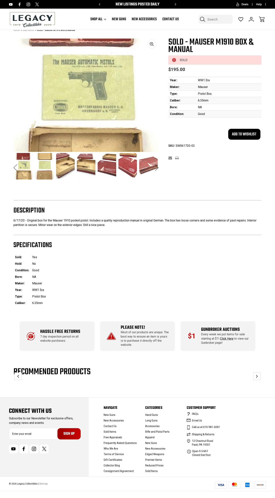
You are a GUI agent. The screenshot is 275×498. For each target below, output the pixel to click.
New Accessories (114, 420)
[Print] (177, 158)
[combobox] (215, 19)
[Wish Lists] (240, 19)
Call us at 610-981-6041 (206, 427)
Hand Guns (151, 414)
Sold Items (110, 431)
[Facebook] (23, 448)
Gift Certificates (113, 459)
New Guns (109, 414)
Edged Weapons (154, 454)
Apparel (150, 437)
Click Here (226, 338)
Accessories (152, 426)
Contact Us (170, 19)
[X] (44, 448)
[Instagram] (33, 448)
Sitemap (43, 483)
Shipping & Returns (203, 434)
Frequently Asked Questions (120, 442)
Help (259, 4)
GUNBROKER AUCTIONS (220, 329)
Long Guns (151, 420)
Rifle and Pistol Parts (157, 431)
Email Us (197, 420)
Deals (245, 4)
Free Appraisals (113, 437)
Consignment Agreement (119, 471)
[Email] (170, 158)
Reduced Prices (154, 465)
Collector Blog (112, 465)
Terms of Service (114, 454)
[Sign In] (251, 19)
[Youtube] (11, 4)
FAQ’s (195, 413)
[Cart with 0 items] (261, 19)
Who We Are (111, 448)
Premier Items (153, 459)
